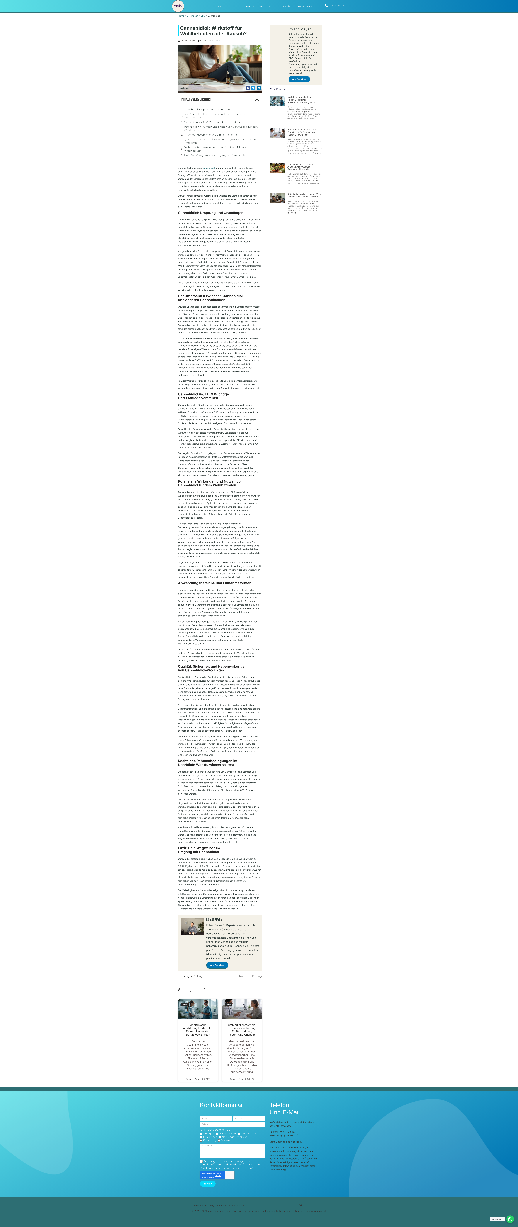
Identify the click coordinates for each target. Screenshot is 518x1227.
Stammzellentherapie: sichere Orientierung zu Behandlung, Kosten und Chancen (242, 1029)
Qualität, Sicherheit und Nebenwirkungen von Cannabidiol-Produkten (220, 141)
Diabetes (226, 1140)
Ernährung (209, 1140)
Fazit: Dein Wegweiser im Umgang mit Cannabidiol (215, 155)
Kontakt (286, 6)
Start (219, 6)
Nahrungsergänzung (234, 1137)
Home (181, 15)
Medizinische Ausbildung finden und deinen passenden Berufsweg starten (198, 1029)
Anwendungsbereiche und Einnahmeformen (211, 134)
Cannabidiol (209, 168)
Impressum (221, 1205)
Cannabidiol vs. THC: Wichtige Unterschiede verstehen (217, 122)
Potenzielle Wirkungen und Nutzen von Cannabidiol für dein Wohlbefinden (221, 128)
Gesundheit (192, 15)
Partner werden (304, 6)
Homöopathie (249, 1133)
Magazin (250, 6)
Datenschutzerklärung (203, 1205)
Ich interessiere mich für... (215, 1129)
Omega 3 (208, 1133)
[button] (248, 88)
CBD (203, 15)
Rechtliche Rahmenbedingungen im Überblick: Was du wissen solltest (217, 149)
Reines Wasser (228, 1133)
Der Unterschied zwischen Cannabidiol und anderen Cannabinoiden (216, 116)
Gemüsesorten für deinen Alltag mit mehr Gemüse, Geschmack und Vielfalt (300, 166)
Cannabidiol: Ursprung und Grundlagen (207, 109)
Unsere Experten (268, 6)
